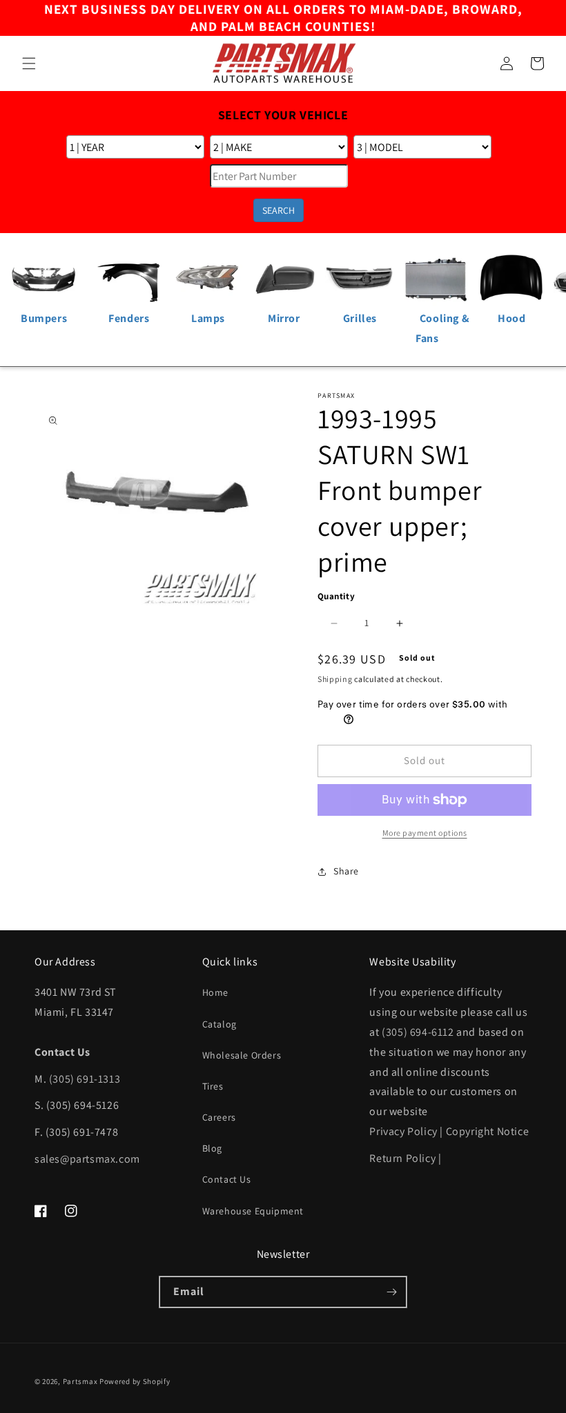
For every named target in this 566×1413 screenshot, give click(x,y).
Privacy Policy (403, 1131)
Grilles (360, 318)
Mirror (284, 318)
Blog (212, 1148)
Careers (219, 1117)
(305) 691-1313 (84, 1079)
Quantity (336, 596)
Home (215, 992)
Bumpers (44, 318)
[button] (29, 63)
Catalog (219, 1024)
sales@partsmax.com (87, 1159)
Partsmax (80, 1381)
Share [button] (346, 871)
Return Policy (402, 1158)
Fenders (128, 318)
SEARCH (278, 210)
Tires (213, 1086)
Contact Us (226, 1179)
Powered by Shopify (134, 1381)
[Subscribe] (391, 1292)
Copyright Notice (487, 1131)
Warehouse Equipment (253, 1211)
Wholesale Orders (242, 1055)
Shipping (335, 679)
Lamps (208, 318)
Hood (511, 318)
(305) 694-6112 (417, 1032)
